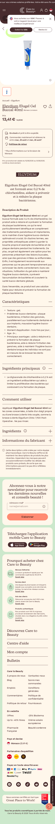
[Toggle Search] (9, 10)
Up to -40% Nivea (16, 720)
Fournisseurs (35, 703)
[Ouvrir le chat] (49, 806)
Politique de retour (18, 144)
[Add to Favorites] (45, 106)
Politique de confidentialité (35, 697)
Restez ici (43, 29)
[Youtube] (45, 784)
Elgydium (10, 106)
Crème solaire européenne (35, 722)
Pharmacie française (12, 729)
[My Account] (41, 10)
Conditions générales (33, 689)
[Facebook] (18, 784)
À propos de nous (16, 675)
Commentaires (15, 695)
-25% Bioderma (36, 715)
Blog (9, 680)
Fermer (50, 19)
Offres (10, 715)
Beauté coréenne (37, 727)
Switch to (21, 29)
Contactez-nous (36, 675)
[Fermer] (52, 777)
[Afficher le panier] (46, 10)
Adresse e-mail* (16, 503)
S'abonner (27, 517)
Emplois (11, 687)
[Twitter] (36, 784)
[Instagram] (9, 784)
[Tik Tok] (27, 784)
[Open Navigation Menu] (4, 10)
